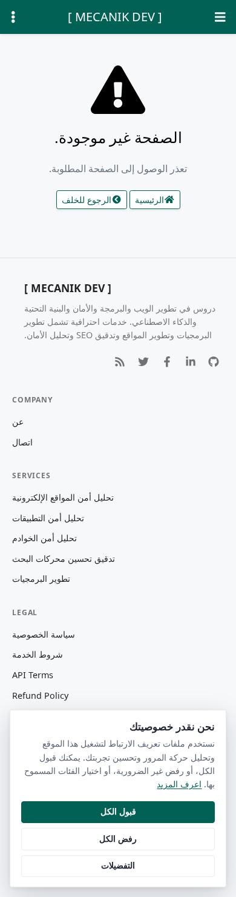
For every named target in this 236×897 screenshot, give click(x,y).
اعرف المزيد (179, 784)
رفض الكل (118, 838)
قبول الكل (118, 811)
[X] (143, 362)
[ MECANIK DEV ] (115, 16)
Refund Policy (40, 695)
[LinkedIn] (190, 362)
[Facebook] (167, 362)
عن (18, 421)
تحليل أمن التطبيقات (48, 518)
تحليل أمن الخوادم (44, 538)
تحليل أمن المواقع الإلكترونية (63, 497)
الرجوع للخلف (86, 199)
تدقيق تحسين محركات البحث (63, 558)
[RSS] (120, 362)
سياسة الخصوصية (43, 634)
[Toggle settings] (13, 17)
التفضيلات (118, 865)
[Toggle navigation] (220, 17)
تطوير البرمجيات (41, 578)
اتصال (22, 442)
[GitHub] (214, 362)
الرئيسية (149, 199)
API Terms (32, 675)
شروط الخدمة (37, 654)
